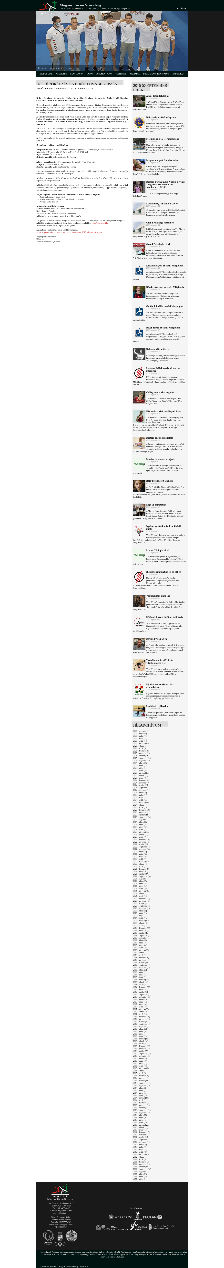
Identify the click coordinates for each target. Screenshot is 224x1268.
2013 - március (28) (141, 1125)
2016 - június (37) (140, 1031)
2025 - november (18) (141, 753)
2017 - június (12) (140, 1002)
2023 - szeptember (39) (142, 817)
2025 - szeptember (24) (142, 758)
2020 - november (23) (141, 901)
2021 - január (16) (140, 896)
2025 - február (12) (140, 775)
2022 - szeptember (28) (142, 847)
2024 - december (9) (141, 780)
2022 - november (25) (141, 842)
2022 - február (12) (140, 864)
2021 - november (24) (141, 871)
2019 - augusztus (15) (141, 938)
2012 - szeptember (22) (142, 1140)
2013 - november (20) (141, 1105)
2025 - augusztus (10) (141, 761)
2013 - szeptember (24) (142, 1110)
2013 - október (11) (140, 1108)
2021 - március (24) (141, 891)
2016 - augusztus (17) (141, 1026)
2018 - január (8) (139, 984)
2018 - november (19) (141, 960)
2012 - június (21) (140, 1147)
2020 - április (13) (140, 918)
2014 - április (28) (140, 1095)
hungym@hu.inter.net (61, 1213)
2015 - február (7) (140, 1071)
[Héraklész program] (137, 1219)
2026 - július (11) (140, 733)
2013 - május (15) (140, 1120)
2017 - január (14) (140, 1014)
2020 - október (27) (140, 903)
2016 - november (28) (141, 1019)
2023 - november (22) (141, 812)
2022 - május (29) (140, 857)
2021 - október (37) (140, 874)
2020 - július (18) (140, 911)
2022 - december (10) (141, 839)
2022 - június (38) (140, 854)
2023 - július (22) (140, 822)
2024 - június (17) (140, 795)
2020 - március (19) (141, 920)
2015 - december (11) (141, 1046)
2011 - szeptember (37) (142, 1169)
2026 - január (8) (139, 748)
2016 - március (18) (141, 1039)
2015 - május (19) (140, 1063)
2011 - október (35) (140, 1167)
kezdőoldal (46, 74)
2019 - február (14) (140, 952)
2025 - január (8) (139, 778)
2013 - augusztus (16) (141, 1112)
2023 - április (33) (140, 829)
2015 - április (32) (140, 1066)
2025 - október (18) (140, 756)
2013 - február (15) (140, 1127)
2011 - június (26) (140, 1176)
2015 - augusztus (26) (141, 1056)
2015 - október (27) (140, 1051)
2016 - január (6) (139, 1044)
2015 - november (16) (141, 1048)
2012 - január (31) (140, 1159)
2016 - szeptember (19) (142, 1024)
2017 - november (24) (141, 989)
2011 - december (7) (141, 1162)
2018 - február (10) (140, 982)
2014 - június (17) (140, 1090)
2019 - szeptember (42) (142, 935)
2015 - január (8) (139, 1073)
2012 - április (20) (140, 1152)
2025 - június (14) (140, 765)
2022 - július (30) (140, 852)
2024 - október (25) (140, 785)
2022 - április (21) (140, 859)
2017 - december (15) (141, 987)
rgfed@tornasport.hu (100, 223)
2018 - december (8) (141, 957)
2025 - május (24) (140, 768)
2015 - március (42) (141, 1068)
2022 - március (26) (141, 861)
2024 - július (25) (140, 793)
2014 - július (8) (139, 1088)
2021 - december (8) (141, 869)
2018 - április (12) (140, 977)
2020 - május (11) (140, 916)
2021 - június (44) (140, 884)
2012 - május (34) (140, 1149)
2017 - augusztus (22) (141, 997)
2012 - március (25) (141, 1154)
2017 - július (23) (140, 999)
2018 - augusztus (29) (141, 967)
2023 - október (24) (140, 815)
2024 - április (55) (140, 800)
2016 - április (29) (140, 1036)
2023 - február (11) (140, 834)
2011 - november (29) (141, 1164)
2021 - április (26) (140, 889)
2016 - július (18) (140, 1029)
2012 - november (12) (141, 1135)
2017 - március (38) (141, 1009)
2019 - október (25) (140, 933)
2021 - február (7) (140, 893)
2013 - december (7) (141, 1103)
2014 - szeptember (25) (142, 1083)
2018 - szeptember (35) (142, 965)
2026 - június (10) (140, 736)
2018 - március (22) (141, 980)
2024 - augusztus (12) (141, 790)
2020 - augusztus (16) (141, 908)
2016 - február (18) (140, 1041)
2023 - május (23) (140, 827)
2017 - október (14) (140, 992)
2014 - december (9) (141, 1076)
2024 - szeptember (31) (142, 788)
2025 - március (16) (141, 773)
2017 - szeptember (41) (142, 994)
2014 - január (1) (139, 1100)
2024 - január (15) (140, 807)
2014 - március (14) (141, 1098)
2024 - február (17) (140, 805)
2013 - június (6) (139, 1117)
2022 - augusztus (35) (141, 849)
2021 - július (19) (140, 881)
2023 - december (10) (141, 810)
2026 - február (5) (140, 746)
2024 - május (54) (140, 797)
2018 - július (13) (140, 970)
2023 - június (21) (140, 825)
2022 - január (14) (140, 866)
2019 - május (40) (140, 945)
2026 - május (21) (140, 738)
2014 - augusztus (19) (141, 1085)
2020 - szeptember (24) (142, 906)
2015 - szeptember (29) (142, 1053)
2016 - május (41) (140, 1034)
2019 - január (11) (140, 955)
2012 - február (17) (140, 1157)
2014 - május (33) (140, 1093)
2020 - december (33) (141, 898)
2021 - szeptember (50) (142, 876)
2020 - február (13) (140, 923)
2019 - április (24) (140, 948)
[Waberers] (120, 1219)
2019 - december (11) (141, 928)
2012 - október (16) (140, 1137)
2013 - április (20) (140, 1122)
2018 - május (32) (140, 975)
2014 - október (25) (140, 1080)
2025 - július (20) (140, 763)
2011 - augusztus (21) (141, 1172)
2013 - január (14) (140, 1130)
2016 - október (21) (140, 1021)
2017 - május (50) (140, 1004)
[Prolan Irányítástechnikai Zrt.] (153, 1219)
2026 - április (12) (140, 741)
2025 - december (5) (141, 751)
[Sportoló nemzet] (112, 1230)
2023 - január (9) (139, 837)
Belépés (181, 8)
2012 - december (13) (141, 1132)
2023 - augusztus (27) (141, 820)
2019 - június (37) (140, 943)
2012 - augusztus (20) (141, 1142)
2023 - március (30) (141, 832)
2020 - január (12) (140, 925)
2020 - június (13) (140, 913)
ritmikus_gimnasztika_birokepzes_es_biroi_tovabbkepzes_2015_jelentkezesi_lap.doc (69, 232)
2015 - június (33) (140, 1061)
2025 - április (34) (140, 770)
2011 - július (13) (140, 1174)
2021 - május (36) (140, 886)
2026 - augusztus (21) (141, 731)
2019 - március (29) (141, 950)
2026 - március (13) (141, 743)
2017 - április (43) (140, 1007)
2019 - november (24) (141, 930)
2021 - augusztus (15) (141, 879)
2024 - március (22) (141, 802)
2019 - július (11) (140, 940)
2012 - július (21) (140, 1144)
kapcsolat (178, 74)
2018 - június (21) (140, 972)
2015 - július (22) (140, 1058)
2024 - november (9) (141, 783)
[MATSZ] (61, 1196)
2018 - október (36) (140, 962)
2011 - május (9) (139, 1179)
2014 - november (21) (141, 1078)
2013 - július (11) (140, 1115)
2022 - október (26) (140, 844)
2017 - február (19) (140, 1012)
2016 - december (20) (141, 1016)
